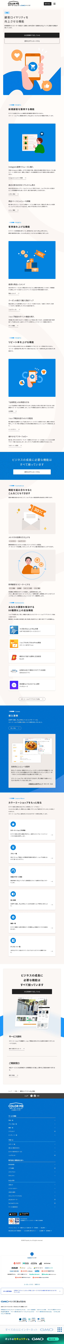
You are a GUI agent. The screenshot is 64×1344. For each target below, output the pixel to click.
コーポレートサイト (28, 1284)
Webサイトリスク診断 (41, 1309)
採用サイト (37, 1284)
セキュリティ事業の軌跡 (5, 1313)
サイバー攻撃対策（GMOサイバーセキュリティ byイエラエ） (22, 1311)
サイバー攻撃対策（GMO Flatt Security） (44, 1311)
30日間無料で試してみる (32, 35)
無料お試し (47, 4)
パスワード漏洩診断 (31, 1309)
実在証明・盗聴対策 (5, 1311)
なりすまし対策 (57, 1311)
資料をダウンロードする (32, 41)
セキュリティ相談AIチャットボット (54, 1309)
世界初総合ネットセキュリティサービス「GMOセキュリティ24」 (13, 1309)
